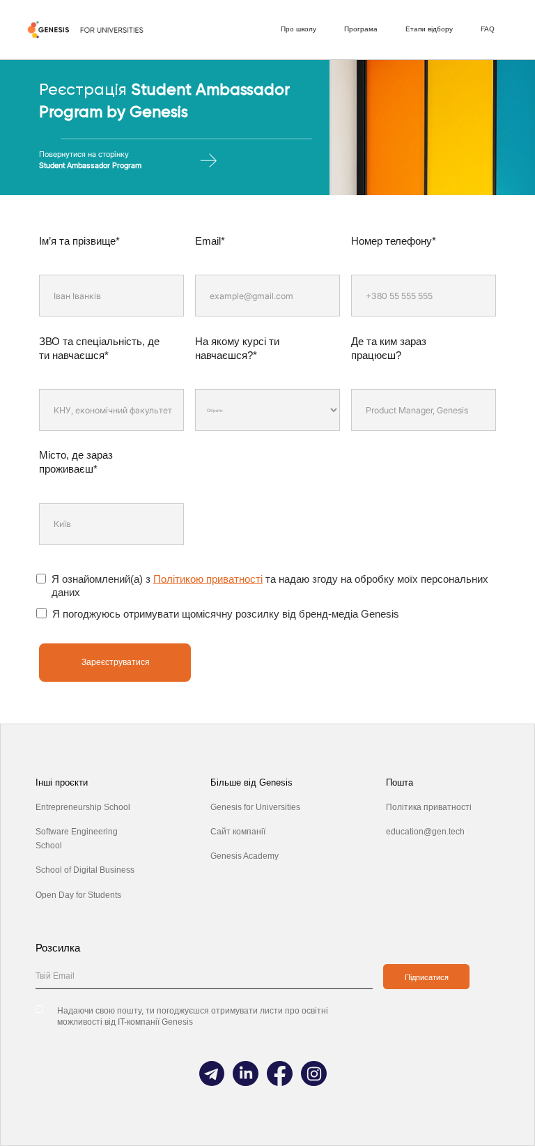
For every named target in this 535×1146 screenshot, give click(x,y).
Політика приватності (429, 807)
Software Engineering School (77, 838)
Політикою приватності (208, 579)
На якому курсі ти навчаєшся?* (237, 348)
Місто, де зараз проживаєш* (76, 462)
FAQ (488, 29)
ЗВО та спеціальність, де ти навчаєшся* (99, 348)
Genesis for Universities (255, 807)
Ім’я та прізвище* (79, 241)
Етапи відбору (429, 29)
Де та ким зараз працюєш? (388, 348)
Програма (361, 29)
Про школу (298, 29)
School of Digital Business (85, 870)
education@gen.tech (425, 831)
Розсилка (58, 948)
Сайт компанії (237, 831)
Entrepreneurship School (83, 807)
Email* (210, 241)
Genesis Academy (244, 856)
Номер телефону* (393, 241)
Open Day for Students (78, 895)
